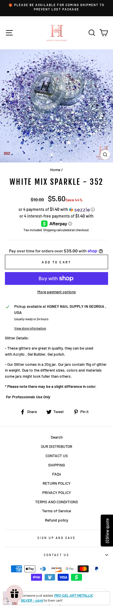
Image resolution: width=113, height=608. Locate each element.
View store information (30, 328)
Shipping (49, 230)
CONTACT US (56, 455)
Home (55, 169)
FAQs (56, 473)
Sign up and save (56, 538)
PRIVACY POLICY (56, 492)
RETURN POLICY (57, 483)
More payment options (56, 291)
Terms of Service (56, 510)
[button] (56, 209)
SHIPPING (56, 464)
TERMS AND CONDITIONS (56, 501)
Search (57, 437)
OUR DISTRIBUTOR (56, 446)
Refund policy (56, 519)
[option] (56, 7)
